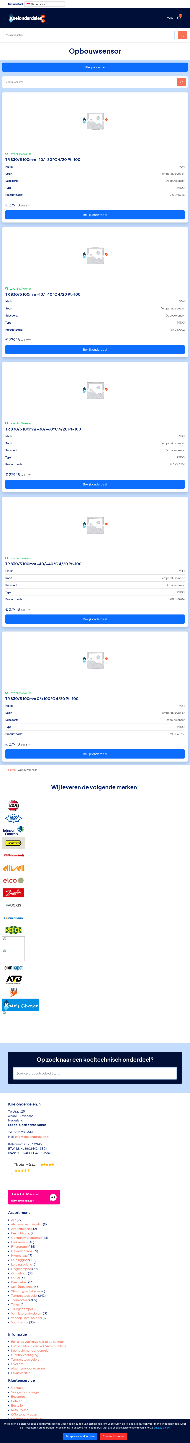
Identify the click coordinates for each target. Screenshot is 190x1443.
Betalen (16, 1401)
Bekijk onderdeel (95, 215)
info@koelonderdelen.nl (32, 1137)
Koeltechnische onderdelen (30, 1350)
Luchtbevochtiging (24, 1355)
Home (12, 769)
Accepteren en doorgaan (80, 1436)
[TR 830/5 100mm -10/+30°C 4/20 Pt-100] (95, 120)
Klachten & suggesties (27, 1419)
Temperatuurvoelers (25, 1359)
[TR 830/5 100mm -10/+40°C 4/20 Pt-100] (95, 255)
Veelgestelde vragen (25, 1392)
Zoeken (182, 35)
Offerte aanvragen (24, 1414)
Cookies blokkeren (114, 1436)
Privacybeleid (21, 1373)
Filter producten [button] (95, 67)
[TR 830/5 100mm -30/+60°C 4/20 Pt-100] (95, 390)
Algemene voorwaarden (28, 1368)
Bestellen (17, 1405)
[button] (44, 4)
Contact (17, 1388)
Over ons (17, 1364)
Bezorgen (18, 1396)
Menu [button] (170, 18)
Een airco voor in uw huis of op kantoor (37, 1341)
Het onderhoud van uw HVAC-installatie (38, 1346)
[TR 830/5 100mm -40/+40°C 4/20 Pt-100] (95, 525)
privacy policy (161, 1427)
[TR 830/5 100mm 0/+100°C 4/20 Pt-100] (95, 660)
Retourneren (19, 1410)
